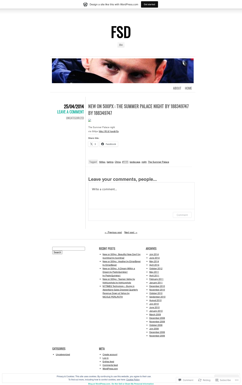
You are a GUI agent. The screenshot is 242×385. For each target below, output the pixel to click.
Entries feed (108, 361)
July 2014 (154, 254)
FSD (121, 31)
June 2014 (154, 257)
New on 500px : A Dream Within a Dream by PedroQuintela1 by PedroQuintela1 (119, 272)
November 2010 (157, 289)
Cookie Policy (133, 379)
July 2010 (154, 303)
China (118, 161)
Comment (182, 214)
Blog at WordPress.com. (99, 383)
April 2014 (154, 264)
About (177, 88)
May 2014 (154, 261)
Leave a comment (70, 111)
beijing (110, 161)
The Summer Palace (158, 161)
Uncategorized (75, 118)
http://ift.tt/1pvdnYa (109, 131)
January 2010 (156, 310)
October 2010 (155, 293)
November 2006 (157, 335)
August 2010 (155, 300)
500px (102, 161)
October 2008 (155, 324)
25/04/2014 (74, 106)
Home (188, 88)
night (144, 161)
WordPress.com (110, 368)
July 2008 (154, 328)
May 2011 (154, 271)
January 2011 (156, 282)
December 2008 (157, 317)
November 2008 (157, 321)
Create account (110, 354)
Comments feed (110, 364)
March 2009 (155, 314)
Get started (149, 4)
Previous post (113, 232)
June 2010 (154, 307)
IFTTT (125, 161)
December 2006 (157, 332)
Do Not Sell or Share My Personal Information (133, 383)
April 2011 (154, 275)
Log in (106, 357)
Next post (130, 232)
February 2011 (156, 278)
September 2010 (157, 296)
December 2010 (157, 286)
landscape (135, 161)
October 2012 (155, 268)
